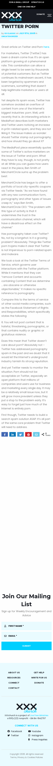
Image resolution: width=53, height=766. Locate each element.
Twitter (14, 735)
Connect (13, 682)
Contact (14, 688)
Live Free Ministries (39, 715)
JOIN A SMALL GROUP (19, 2)
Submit (26, 646)
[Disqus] (26, 475)
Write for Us (39, 677)
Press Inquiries (39, 739)
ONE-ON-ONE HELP (26, 7)
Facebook (16, 731)
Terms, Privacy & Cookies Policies (26, 757)
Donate (41, 14)
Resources (13, 677)
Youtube (36, 731)
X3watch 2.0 (37, 2)
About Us (14, 672)
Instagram (37, 735)
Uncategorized (9, 36)
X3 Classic (10, 33)
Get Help (39, 672)
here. (47, 47)
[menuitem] (19, 2)
